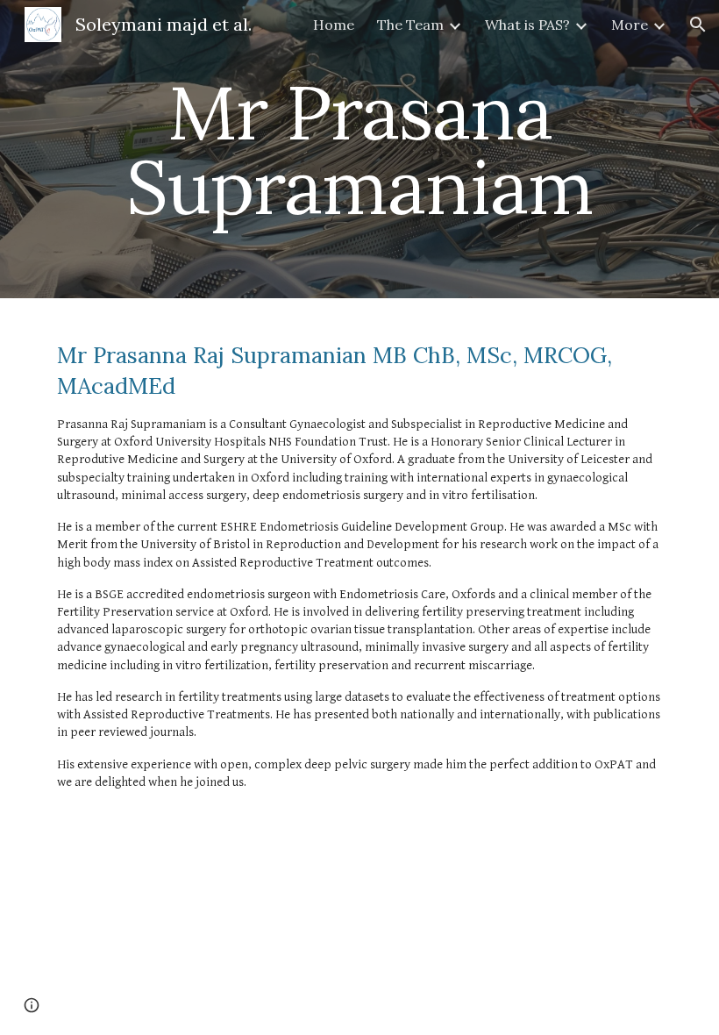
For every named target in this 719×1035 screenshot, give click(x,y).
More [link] (629, 24)
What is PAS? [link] (527, 24)
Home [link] (333, 24)
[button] (698, 25)
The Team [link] (410, 24)
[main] (359, 150)
